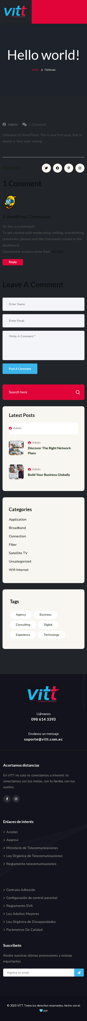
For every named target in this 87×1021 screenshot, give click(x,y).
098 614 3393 (43, 719)
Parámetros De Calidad (24, 929)
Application (17, 519)
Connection (17, 536)
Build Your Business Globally (49, 475)
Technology (51, 635)
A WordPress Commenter (27, 216)
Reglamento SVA (19, 906)
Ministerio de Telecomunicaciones (32, 848)
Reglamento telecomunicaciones (31, 864)
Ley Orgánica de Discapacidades (31, 921)
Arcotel (12, 832)
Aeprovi (12, 840)
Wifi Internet (19, 570)
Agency (21, 615)
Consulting (23, 625)
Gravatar (57, 251)
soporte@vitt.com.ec (43, 739)
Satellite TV (18, 553)
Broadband (17, 528)
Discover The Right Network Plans (49, 450)
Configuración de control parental (31, 898)
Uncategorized (20, 561)
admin (13, 124)
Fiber (13, 544)
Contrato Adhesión (20, 890)
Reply (13, 262)
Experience (23, 635)
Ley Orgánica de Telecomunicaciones (34, 856)
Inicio (35, 70)
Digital (48, 625)
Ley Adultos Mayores (22, 914)
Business (45, 615)
